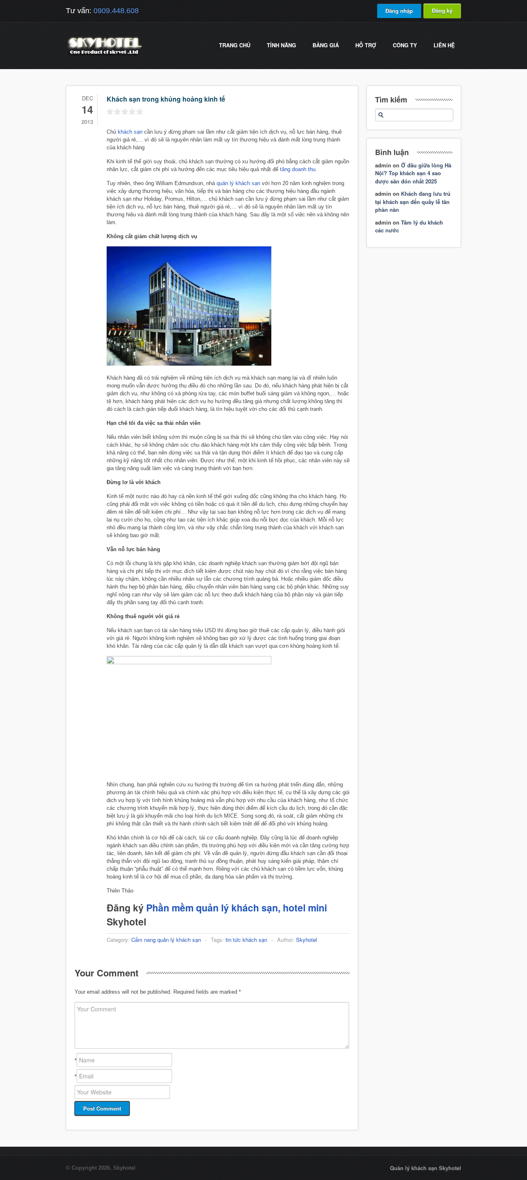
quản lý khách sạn (238, 183)
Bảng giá (325, 45)
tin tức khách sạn (246, 940)
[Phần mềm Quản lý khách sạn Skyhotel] (104, 55)
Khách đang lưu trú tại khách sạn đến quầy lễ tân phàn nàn (412, 201)
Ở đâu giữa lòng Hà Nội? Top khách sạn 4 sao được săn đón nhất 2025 (413, 173)
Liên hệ (444, 45)
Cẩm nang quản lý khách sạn (166, 940)
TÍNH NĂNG (281, 45)
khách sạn (130, 132)
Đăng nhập (399, 10)
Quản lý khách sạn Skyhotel (425, 1168)
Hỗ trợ (365, 45)
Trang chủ (234, 45)
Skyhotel (306, 940)
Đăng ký (442, 10)
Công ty (405, 45)
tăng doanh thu (297, 169)
